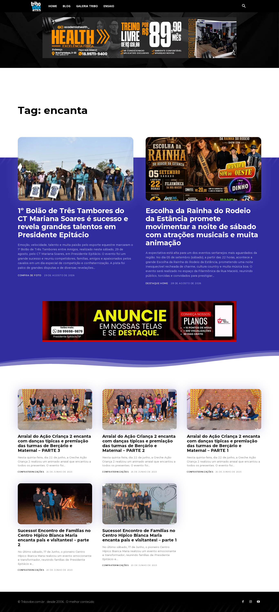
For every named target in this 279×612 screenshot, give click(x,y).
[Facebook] (243, 602)
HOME (52, 6)
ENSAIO (109, 6)
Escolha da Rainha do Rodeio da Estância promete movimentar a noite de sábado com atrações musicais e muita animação (202, 226)
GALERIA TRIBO (87, 6)
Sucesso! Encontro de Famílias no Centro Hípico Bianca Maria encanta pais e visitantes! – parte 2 (54, 537)
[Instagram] (250, 602)
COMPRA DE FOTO (29, 275)
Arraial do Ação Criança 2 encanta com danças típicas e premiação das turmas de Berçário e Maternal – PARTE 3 (54, 443)
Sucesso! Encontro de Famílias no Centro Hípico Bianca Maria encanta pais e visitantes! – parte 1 (139, 535)
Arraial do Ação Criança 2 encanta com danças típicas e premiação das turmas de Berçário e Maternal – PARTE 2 (139, 443)
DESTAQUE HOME (157, 283)
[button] (244, 6)
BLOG (66, 6)
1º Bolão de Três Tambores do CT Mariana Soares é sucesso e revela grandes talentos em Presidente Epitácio (73, 222)
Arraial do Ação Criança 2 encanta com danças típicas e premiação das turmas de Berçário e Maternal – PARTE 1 (223, 443)
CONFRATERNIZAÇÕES (31, 471)
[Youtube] (258, 602)
